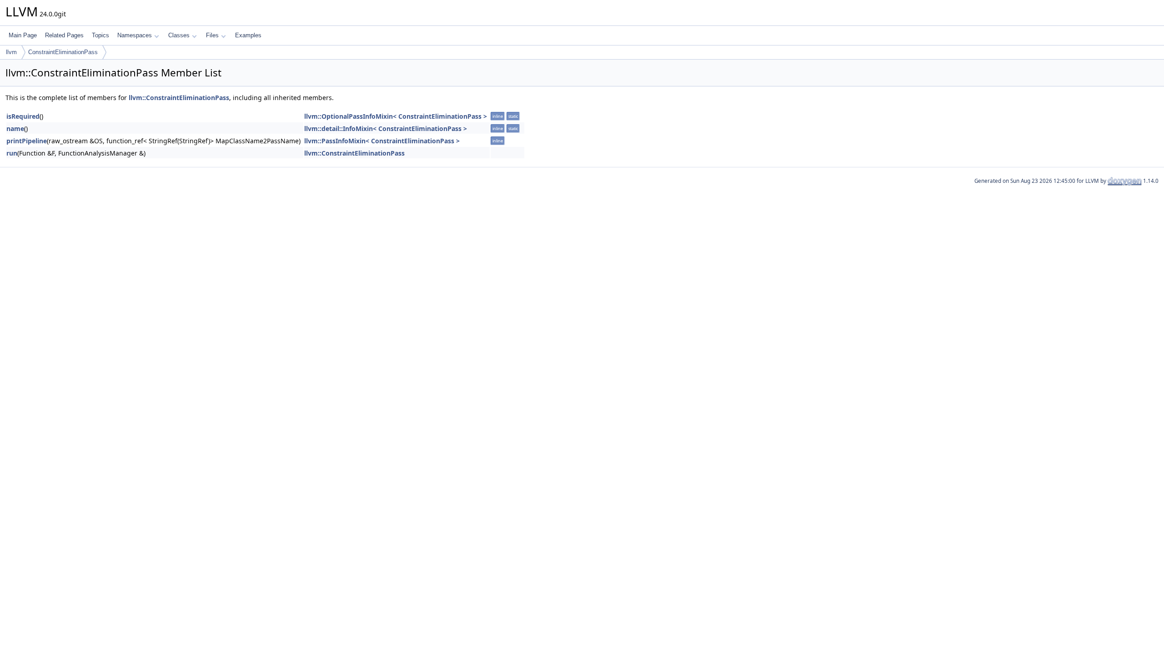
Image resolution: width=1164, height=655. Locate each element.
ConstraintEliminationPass (63, 52)
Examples (248, 35)
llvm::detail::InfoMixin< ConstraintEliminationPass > (385, 128)
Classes (179, 35)
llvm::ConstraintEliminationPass (179, 97)
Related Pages (64, 35)
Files (212, 35)
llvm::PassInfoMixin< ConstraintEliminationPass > (382, 140)
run (11, 153)
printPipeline (26, 140)
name (15, 128)
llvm (11, 52)
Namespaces (134, 35)
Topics (100, 35)
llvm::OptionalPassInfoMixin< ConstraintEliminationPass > (395, 116)
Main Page (23, 35)
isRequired (23, 116)
